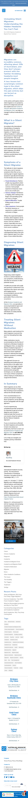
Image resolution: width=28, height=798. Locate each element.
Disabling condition (18, 634)
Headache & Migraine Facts (12, 561)
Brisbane (6, 624)
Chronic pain (15, 631)
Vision (6, 670)
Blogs (20, 761)
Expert (22, 637)
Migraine (6, 569)
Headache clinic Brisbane (18, 642)
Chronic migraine (8, 631)
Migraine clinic (8, 652)
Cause (6, 551)
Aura (5, 621)
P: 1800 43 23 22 (8, 767)
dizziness (7, 637)
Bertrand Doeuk (11, 621)
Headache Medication (10, 567)
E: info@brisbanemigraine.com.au (12, 769)
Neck (6, 660)
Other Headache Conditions (12, 574)
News (5, 572)
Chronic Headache (9, 554)
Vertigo (6, 587)
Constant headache (9, 634)
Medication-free (8, 650)
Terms (5, 761)
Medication (21, 647)
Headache (7, 559)
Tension (14, 665)
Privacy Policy (11, 761)
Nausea (21, 657)
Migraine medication (9, 655)
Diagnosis (12, 32)
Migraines (7, 657)
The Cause (7, 577)
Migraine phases (18, 655)
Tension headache (8, 667)
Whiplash (10, 670)
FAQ (17, 761)
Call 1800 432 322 (18, 10)
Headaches (14, 644)
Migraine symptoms (14, 657)
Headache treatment (9, 647)
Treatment (13, 34)
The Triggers (7, 582)
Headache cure (8, 644)
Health (16, 647)
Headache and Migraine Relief (13, 564)
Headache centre (13, 639)
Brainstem (18, 621)
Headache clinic (8, 642)
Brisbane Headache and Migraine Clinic (13, 626)
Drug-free (12, 637)
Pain (9, 660)
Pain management (15, 660)
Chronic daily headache (9, 629)
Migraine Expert (15, 652)
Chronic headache (19, 629)
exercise (17, 637)
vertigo (21, 667)
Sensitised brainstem (9, 662)
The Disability (8, 579)
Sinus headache (18, 662)
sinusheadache (8, 665)
